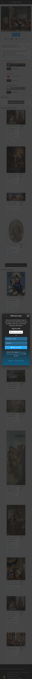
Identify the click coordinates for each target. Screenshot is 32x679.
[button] (16, 332)
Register (10, 360)
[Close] (28, 316)
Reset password (19, 360)
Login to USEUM (16, 347)
